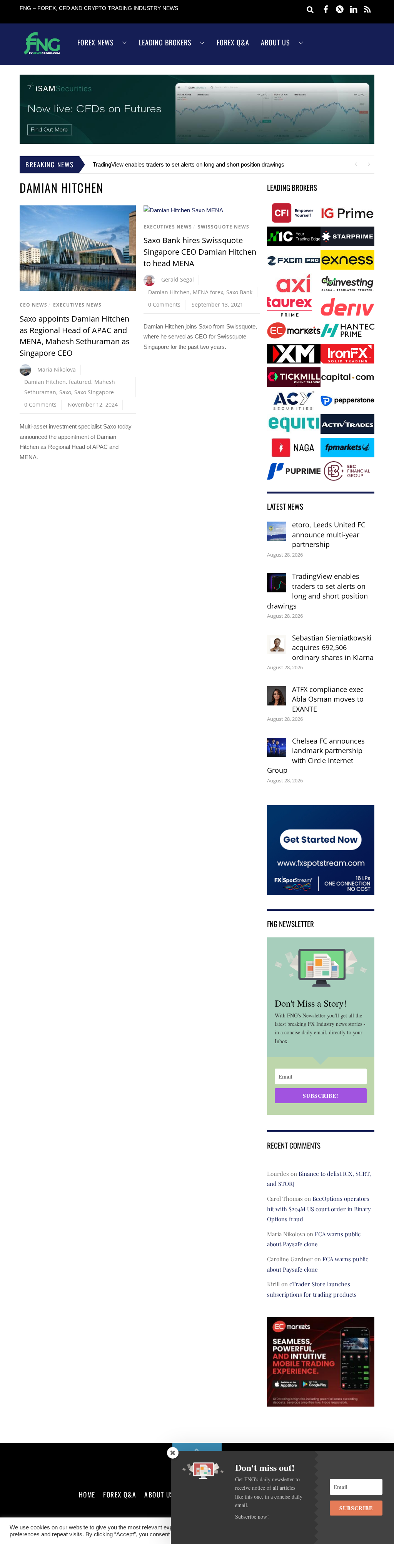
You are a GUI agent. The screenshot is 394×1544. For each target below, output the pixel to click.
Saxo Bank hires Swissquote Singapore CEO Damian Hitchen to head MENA (200, 251)
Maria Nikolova (56, 369)
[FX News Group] (42, 54)
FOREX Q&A (120, 1494)
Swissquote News (223, 226)
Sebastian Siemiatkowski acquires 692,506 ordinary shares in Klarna (333, 647)
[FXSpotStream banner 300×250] (320, 889)
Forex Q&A (233, 42)
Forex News (95, 42)
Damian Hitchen (45, 381)
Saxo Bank (239, 292)
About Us (275, 42)
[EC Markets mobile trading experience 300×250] (320, 1401)
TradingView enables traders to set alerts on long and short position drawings (188, 164)
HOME (87, 1494)
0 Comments (40, 404)
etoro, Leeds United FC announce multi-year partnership (328, 534)
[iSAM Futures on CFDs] (197, 141)
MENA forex (208, 292)
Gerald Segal (177, 279)
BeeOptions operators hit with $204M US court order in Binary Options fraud (319, 1209)
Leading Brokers (165, 42)
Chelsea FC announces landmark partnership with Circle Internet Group (316, 755)
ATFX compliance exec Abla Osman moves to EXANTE (328, 699)
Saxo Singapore (94, 392)
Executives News (77, 305)
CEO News (33, 305)
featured (80, 381)
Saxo (65, 392)
